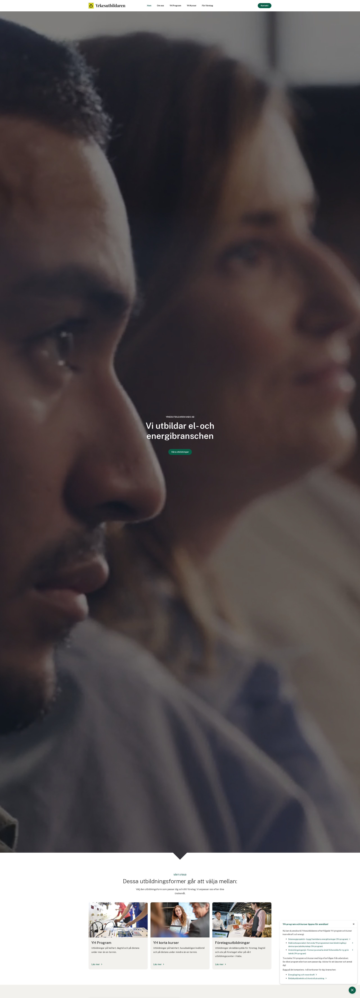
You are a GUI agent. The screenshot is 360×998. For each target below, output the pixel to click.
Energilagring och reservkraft (301, 975)
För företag (207, 5)
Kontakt (264, 5)
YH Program (175, 5)
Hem (149, 5)
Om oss (160, 5)
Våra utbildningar (180, 452)
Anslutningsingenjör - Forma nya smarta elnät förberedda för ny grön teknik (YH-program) (318, 951)
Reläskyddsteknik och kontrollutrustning (306, 978)
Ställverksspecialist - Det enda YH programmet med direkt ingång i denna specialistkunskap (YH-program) (317, 944)
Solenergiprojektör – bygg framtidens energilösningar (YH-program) (318, 939)
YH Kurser (191, 5)
